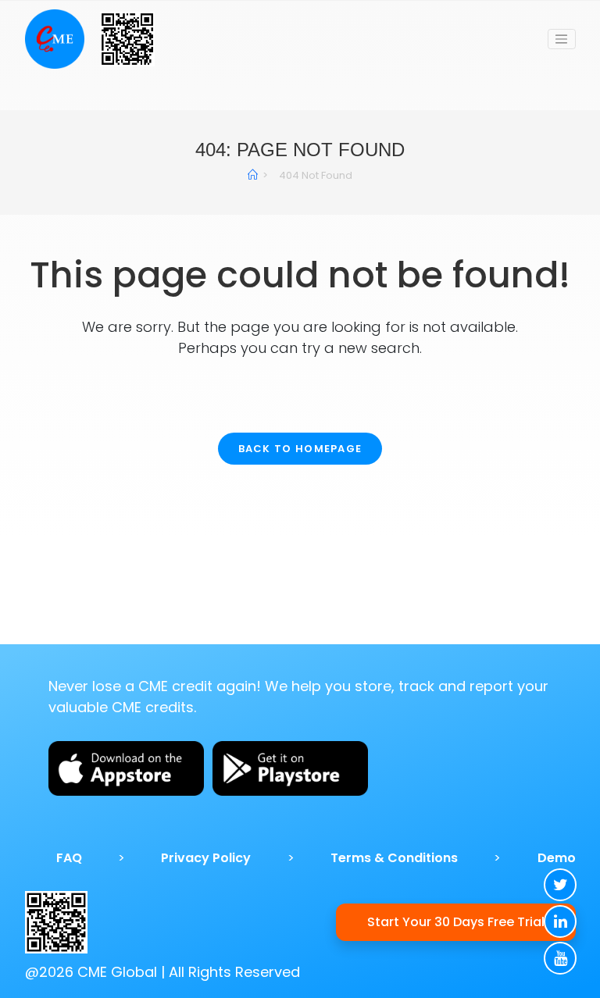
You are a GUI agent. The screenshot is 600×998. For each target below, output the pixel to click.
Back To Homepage (300, 448)
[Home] (253, 175)
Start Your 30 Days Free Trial (456, 922)
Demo (557, 858)
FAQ (69, 858)
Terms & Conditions (394, 858)
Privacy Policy (206, 858)
